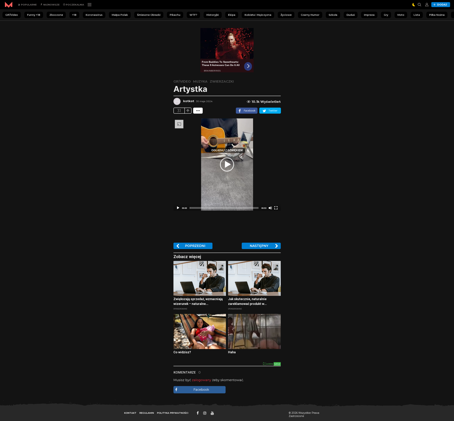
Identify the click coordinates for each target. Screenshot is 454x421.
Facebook (201, 390)
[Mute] (270, 208)
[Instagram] (204, 413)
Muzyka (200, 81)
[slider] (224, 208)
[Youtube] (212, 413)
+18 (74, 14)
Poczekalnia (74, 4)
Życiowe (286, 14)
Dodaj (442, 4)
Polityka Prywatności (172, 412)
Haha (232, 352)
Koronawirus (94, 14)
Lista (417, 14)
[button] (227, 164)
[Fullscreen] (276, 208)
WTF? (193, 14)
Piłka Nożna (437, 14)
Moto (400, 14)
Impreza (369, 14)
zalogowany (201, 380)
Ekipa (231, 14)
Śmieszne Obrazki (148, 14)
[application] (227, 164)
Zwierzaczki (222, 81)
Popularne (28, 4)
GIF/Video (11, 14)
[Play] (178, 208)
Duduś (351, 14)
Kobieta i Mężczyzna (258, 14)
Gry (386, 14)
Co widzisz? (182, 352)
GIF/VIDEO (182, 81)
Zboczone (56, 14)
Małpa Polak (120, 14)
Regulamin (146, 412)
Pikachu (175, 14)
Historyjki (212, 14)
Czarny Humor (310, 14)
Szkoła (333, 14)
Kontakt (130, 412)
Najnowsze (51, 4)
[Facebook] (198, 413)
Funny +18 (33, 14)
